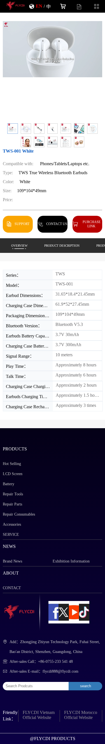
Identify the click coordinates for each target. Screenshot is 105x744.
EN (39, 6)
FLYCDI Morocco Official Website (80, 715)
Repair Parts (12, 504)
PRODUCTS (15, 448)
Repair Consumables (19, 514)
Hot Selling (12, 464)
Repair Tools (13, 494)
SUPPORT (22, 224)
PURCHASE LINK (92, 224)
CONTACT (12, 588)
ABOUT (11, 573)
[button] (12, 128)
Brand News (12, 561)
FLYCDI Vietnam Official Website (39, 715)
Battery (8, 484)
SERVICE (11, 534)
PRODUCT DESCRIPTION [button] (62, 245)
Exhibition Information (71, 561)
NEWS (9, 546)
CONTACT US (56, 224)
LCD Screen (12, 474)
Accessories (12, 524)
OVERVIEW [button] (19, 245)
